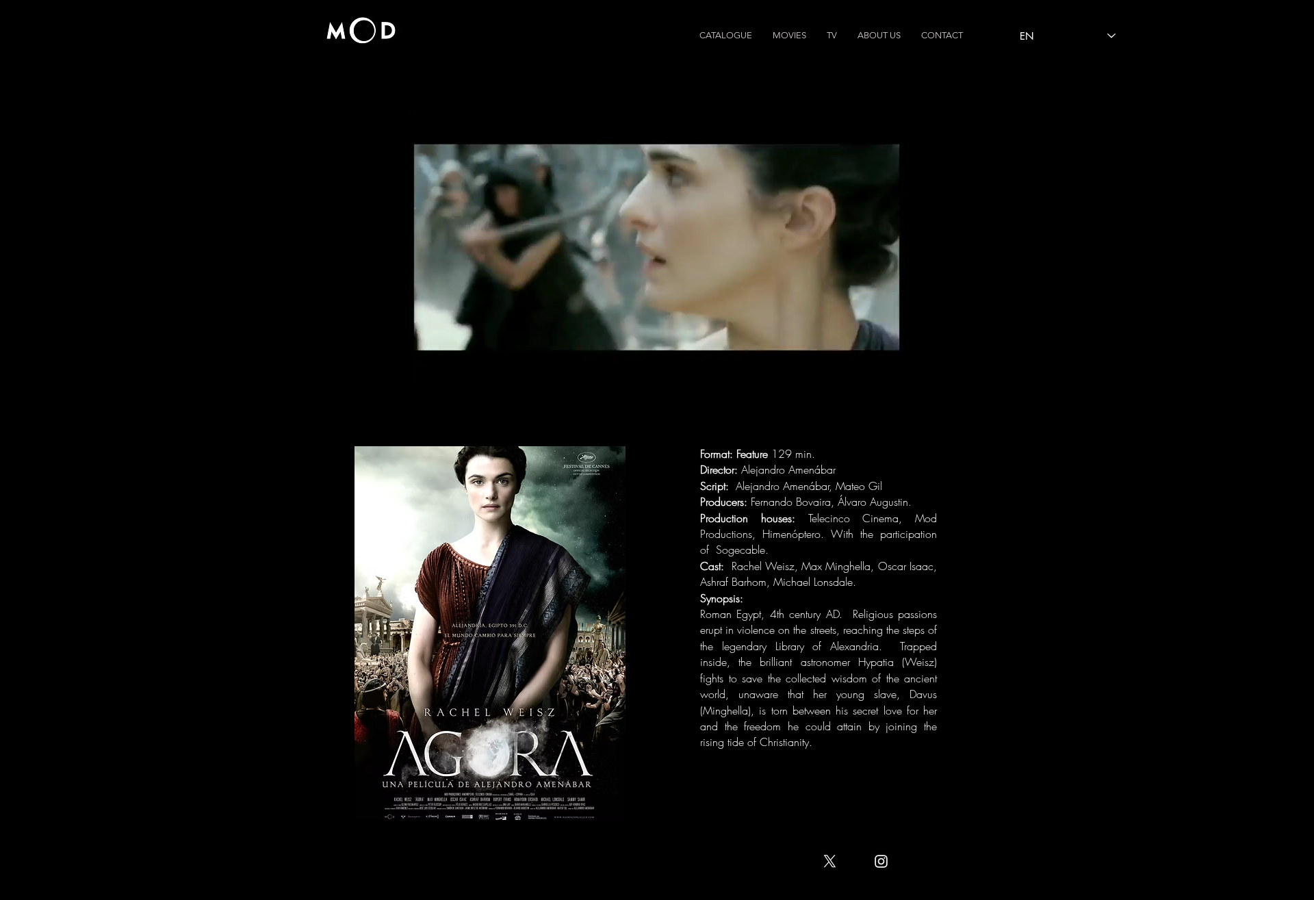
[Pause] (426, 368)
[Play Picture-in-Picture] (863, 368)
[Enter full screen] (886, 368)
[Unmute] (450, 368)
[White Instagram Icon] (881, 861)
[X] (829, 861)
